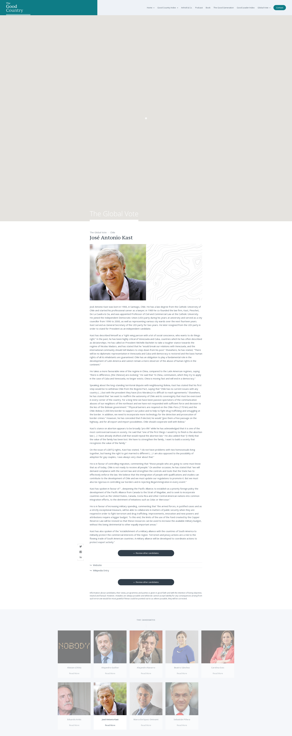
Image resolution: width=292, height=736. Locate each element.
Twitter (80, 546)
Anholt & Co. (186, 7)
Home (149, 7)
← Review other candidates (146, 553)
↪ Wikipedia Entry (99, 570)
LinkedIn (81, 557)
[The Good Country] (18, 7)
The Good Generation (224, 7)
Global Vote (263, 7)
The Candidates (146, 620)
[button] (146, 118)
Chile (112, 232)
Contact (279, 7)
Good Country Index (166, 7)
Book (208, 7)
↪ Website (96, 565)
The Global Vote (114, 216)
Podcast (199, 7)
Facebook (81, 552)
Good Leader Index (246, 7)
